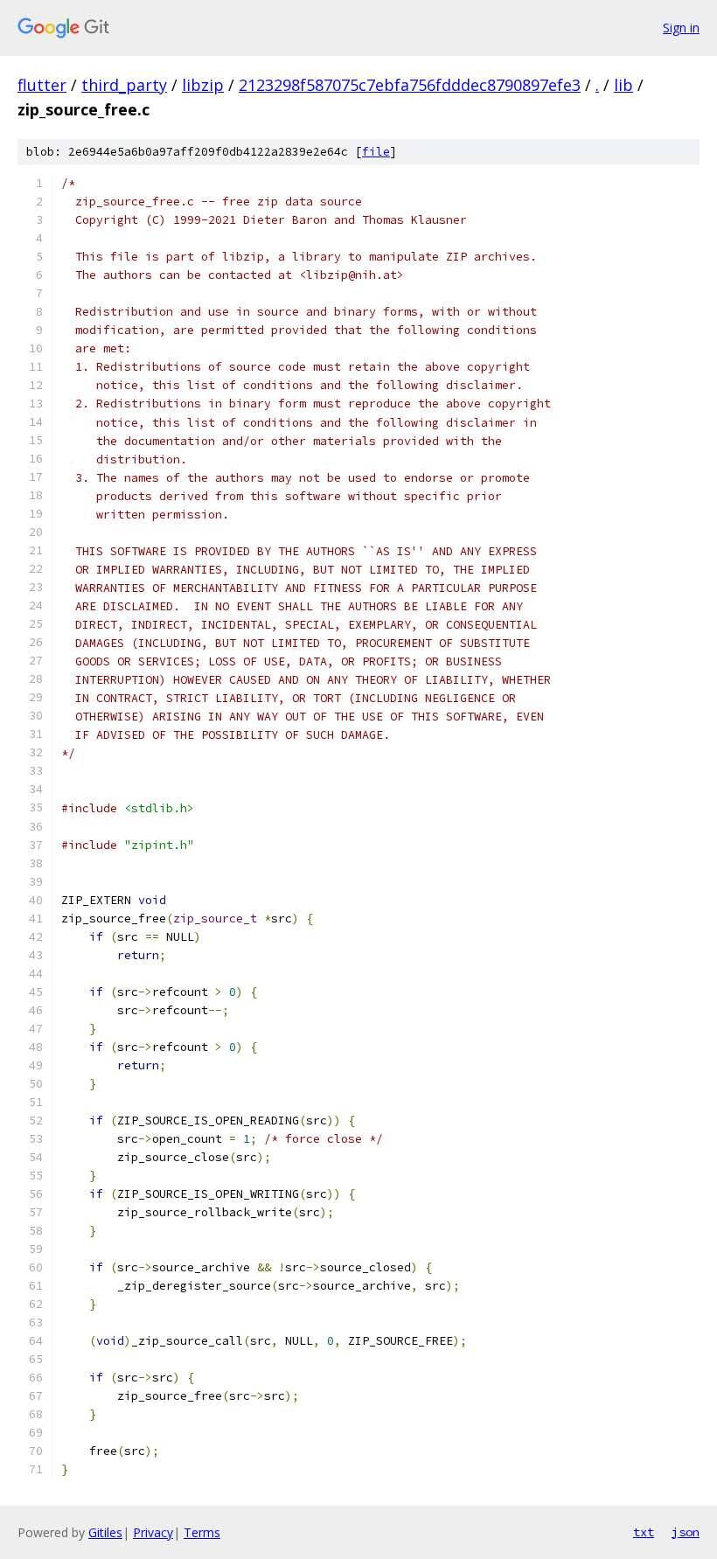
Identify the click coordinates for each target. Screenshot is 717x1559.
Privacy (153, 1532)
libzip (203, 84)
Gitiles (105, 1532)
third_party (124, 84)
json (686, 1532)
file (376, 151)
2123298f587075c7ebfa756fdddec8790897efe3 (410, 84)
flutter (41, 84)
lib (623, 84)
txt (643, 1532)
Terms (202, 1532)
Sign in (681, 27)
